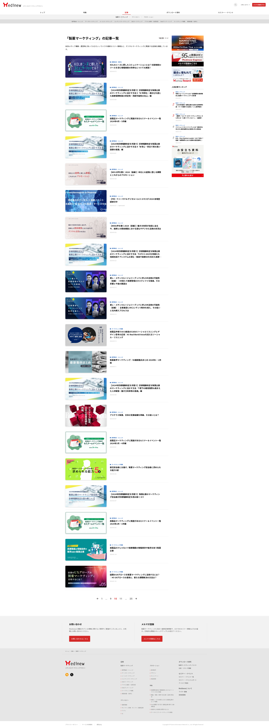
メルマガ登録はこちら (152, 638)
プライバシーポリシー (71, 724)
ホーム (67, 651)
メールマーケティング (106, 21)
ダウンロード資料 (173, 12)
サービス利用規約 (87, 724)
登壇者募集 (182, 695)
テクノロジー (136, 17)
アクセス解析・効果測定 (151, 21)
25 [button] (131, 598)
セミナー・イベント (225, 12)
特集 (85, 12)
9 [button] (110, 598)
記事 (126, 12)
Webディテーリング (166, 21)
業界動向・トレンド (77, 21)
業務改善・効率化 (192, 21)
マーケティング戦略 (179, 21)
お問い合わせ (244, 5)
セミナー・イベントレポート (187, 680)
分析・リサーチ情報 (185, 668)
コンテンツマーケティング (121, 21)
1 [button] (102, 598)
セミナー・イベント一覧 (186, 677)
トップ (42, 12)
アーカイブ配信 (183, 683)
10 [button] (115, 598)
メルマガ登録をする (259, 5)
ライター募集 (183, 692)
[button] (98, 598)
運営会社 (99, 724)
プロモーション (148, 17)
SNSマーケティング (136, 21)
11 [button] (121, 598)
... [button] (106, 598)
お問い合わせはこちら (79, 638)
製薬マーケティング (122, 17)
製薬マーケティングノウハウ (187, 665)
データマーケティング (91, 21)
